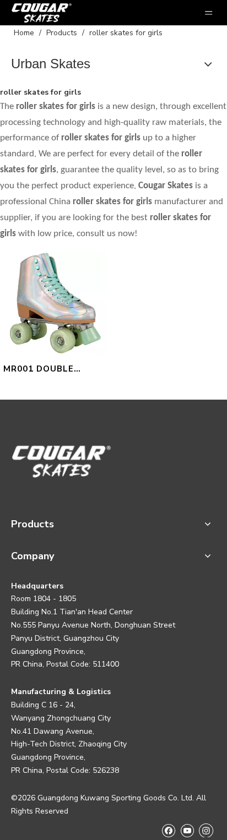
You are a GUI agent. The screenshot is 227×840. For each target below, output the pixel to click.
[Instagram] (206, 830)
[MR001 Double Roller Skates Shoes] (55, 302)
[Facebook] (168, 830)
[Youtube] (187, 830)
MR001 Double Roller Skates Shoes (40, 370)
